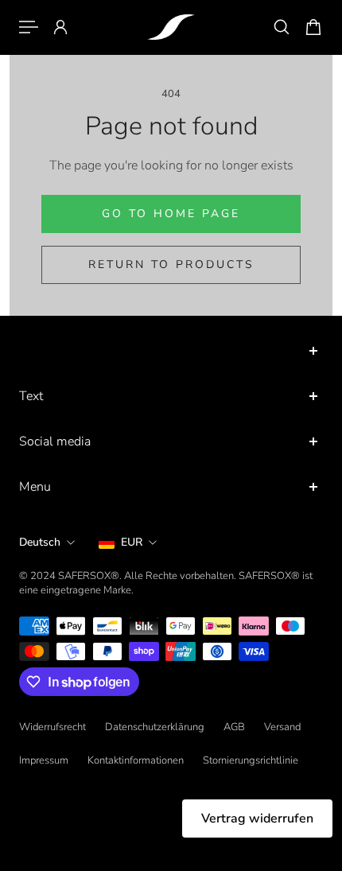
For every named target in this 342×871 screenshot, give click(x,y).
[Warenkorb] (313, 27)
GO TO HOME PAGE (171, 213)
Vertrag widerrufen (257, 818)
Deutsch (39, 542)
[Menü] (29, 27)
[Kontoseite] (60, 27)
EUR (131, 542)
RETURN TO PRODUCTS (171, 264)
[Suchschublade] (281, 27)
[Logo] (171, 27)
